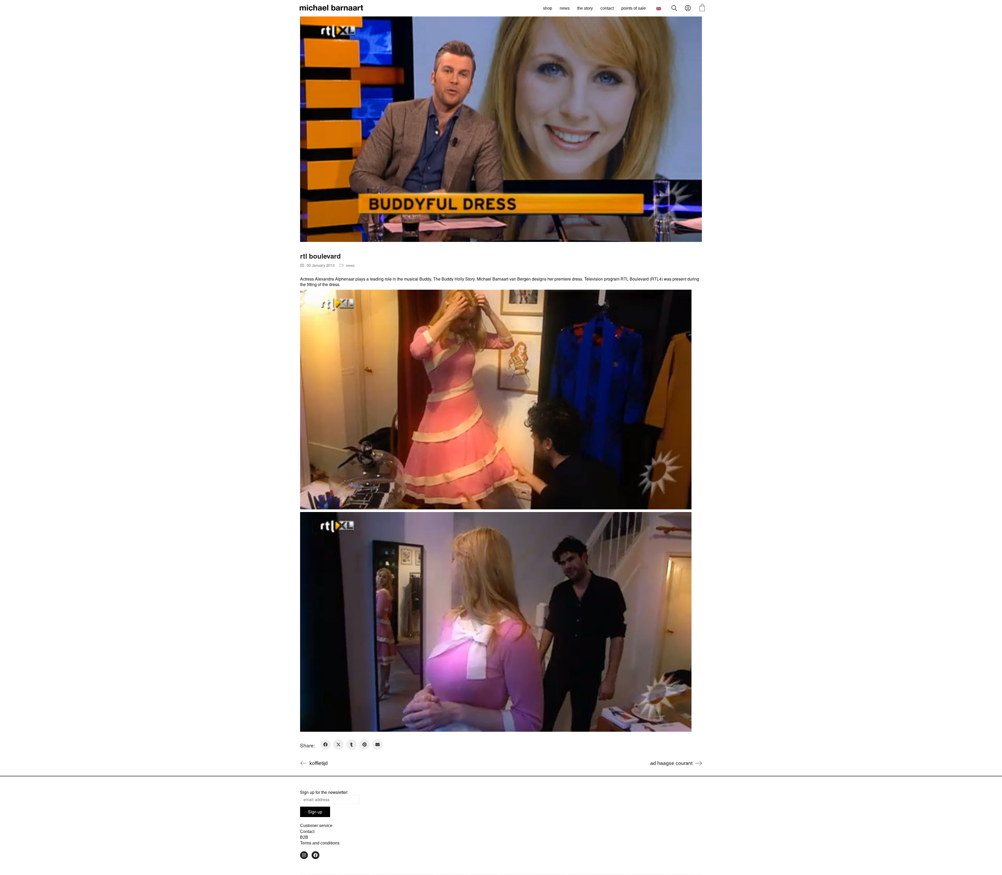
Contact (307, 831)
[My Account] (688, 8)
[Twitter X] (338, 744)
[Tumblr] (351, 744)
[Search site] (674, 8)
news (350, 265)
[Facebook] (325, 744)
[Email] (377, 744)
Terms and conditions (319, 843)
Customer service (316, 825)
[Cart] (702, 8)
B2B (304, 837)
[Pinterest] (364, 744)
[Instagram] (304, 855)
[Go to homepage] (331, 8)
